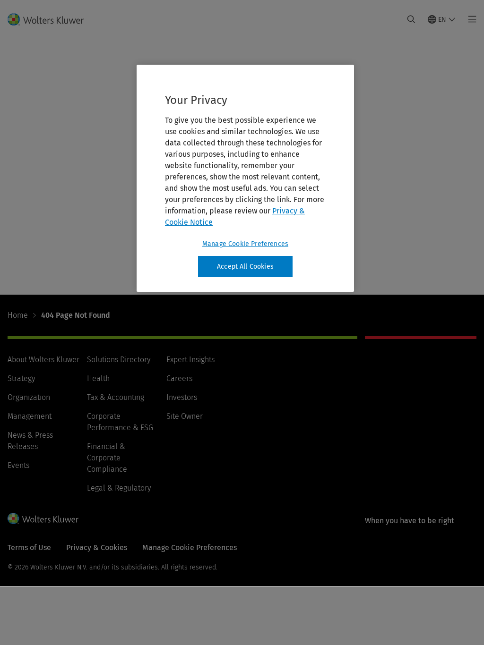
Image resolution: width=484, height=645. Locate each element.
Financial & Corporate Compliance (107, 458)
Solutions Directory (118, 359)
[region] (245, 178)
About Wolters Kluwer (43, 359)
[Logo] (51, 19)
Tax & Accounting (115, 397)
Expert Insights (190, 359)
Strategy (21, 378)
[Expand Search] (411, 19)
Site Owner (184, 416)
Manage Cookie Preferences (245, 244)
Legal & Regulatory (119, 488)
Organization (29, 397)
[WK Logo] (43, 518)
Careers (179, 378)
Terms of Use (29, 547)
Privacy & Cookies (96, 547)
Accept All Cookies (245, 267)
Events (18, 465)
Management (30, 416)
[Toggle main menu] (469, 19)
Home (18, 315)
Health (98, 378)
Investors (181, 397)
